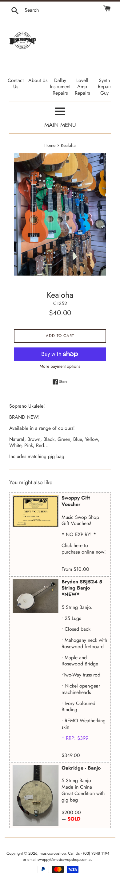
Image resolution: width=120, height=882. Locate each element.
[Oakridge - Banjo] (35, 795)
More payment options (60, 366)
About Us (37, 80)
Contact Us (16, 83)
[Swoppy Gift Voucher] (35, 511)
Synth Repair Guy (104, 87)
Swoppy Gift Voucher (76, 501)
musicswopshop (53, 853)
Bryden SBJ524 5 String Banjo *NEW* (82, 588)
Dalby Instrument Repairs (60, 87)
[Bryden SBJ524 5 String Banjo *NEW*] (35, 596)
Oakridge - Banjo (81, 767)
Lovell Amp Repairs (82, 87)
